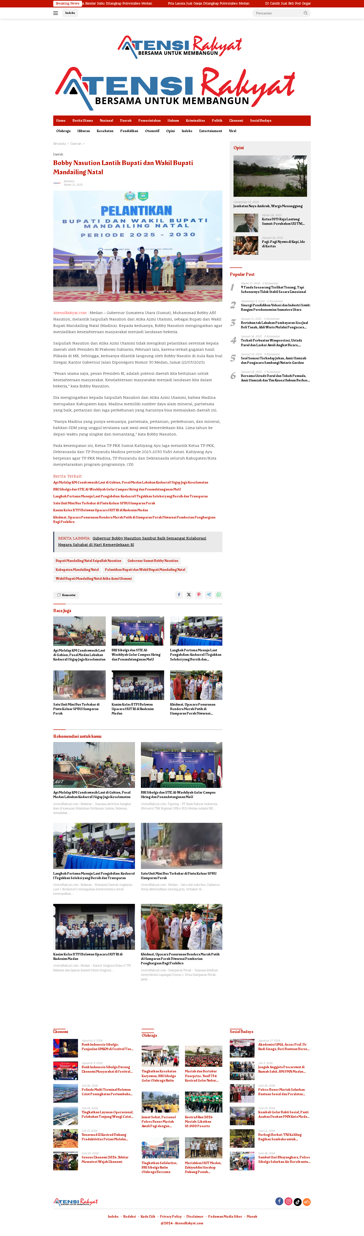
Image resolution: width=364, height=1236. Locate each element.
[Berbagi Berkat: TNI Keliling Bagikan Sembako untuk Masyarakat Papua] (242, 1138)
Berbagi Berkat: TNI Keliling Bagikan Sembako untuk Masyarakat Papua (280, 1137)
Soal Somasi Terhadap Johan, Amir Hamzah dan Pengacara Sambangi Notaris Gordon (273, 360)
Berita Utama (83, 120)
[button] (306, 13)
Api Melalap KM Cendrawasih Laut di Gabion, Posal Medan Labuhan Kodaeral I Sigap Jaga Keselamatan (130, 482)
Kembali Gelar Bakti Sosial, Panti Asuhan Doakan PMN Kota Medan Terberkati (283, 1114)
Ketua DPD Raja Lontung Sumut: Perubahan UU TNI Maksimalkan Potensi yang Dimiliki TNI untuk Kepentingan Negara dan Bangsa (282, 221)
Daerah (125, 120)
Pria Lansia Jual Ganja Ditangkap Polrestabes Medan (162, 3)
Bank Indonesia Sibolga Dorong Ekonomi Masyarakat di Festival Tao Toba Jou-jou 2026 (106, 1069)
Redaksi (129, 1216)
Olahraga (63, 131)
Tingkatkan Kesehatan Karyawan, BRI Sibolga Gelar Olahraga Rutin (159, 1076)
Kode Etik (148, 1216)
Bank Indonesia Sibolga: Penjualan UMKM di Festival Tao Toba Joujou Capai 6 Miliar (106, 1046)
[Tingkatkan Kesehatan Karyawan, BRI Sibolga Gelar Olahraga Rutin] (160, 1056)
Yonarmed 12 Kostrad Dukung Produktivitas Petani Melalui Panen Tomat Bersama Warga (104, 1137)
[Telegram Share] (208, 595)
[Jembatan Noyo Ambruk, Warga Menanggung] (270, 176)
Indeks (70, 12)
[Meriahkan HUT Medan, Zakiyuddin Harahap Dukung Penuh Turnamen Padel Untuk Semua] (203, 1147)
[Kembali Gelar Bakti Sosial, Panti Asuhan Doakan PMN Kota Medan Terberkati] (242, 1116)
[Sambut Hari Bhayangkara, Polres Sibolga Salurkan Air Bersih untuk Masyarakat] (242, 1161)
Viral (232, 131)
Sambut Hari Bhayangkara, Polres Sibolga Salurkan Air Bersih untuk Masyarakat (284, 1159)
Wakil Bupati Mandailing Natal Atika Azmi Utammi (94, 578)
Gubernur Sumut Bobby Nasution (153, 560)
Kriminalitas (195, 120)
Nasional (106, 120)
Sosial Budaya (260, 120)
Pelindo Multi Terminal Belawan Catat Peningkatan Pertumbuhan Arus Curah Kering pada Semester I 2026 (108, 1092)
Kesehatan (105, 131)
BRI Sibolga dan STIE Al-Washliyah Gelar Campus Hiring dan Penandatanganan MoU (117, 489)
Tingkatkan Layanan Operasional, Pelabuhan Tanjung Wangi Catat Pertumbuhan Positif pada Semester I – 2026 (107, 1114)
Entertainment (210, 131)
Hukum (173, 120)
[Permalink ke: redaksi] (57, 183)
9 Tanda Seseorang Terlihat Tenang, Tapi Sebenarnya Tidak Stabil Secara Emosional (273, 289)
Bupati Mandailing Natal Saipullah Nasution (88, 560)
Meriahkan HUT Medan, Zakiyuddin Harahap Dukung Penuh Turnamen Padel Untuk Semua (203, 1168)
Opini (170, 131)
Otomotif (152, 131)
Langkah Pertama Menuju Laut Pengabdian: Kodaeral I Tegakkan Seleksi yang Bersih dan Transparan (130, 496)
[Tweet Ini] (189, 595)
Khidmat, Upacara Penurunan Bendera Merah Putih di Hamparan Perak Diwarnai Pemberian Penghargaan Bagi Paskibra (134, 519)
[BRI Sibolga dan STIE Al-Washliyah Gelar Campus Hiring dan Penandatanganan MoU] (138, 631)
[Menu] (56, 13)
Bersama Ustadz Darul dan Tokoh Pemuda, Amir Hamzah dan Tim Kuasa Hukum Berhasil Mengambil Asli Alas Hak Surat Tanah (275, 378)
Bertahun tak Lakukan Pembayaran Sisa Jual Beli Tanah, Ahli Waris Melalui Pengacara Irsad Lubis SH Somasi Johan (274, 325)
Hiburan (84, 131)
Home (61, 120)
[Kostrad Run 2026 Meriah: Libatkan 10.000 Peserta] (203, 1102)
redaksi (69, 181)
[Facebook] (279, 1202)
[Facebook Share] (179, 595)
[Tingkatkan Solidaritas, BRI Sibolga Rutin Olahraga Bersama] (160, 1147)
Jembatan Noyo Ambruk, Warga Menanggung (268, 206)
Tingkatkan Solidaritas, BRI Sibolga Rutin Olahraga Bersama (160, 1168)
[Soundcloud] (307, 1202)
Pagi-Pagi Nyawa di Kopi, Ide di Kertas (283, 244)
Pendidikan (129, 131)
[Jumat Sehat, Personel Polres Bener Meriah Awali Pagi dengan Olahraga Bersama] (160, 1102)
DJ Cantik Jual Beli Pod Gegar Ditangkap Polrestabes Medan (265, 3)
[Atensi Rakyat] (174, 87)
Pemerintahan (149, 120)
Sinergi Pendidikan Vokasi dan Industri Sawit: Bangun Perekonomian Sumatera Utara (276, 307)
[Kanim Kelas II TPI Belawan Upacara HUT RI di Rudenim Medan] (138, 685)
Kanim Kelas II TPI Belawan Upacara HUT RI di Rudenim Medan (100, 510)
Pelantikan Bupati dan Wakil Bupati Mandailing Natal (145, 569)
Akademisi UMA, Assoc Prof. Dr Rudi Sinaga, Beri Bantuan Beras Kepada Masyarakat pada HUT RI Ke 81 (283, 1046)
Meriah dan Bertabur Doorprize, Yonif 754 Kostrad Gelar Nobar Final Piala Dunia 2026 (202, 1076)
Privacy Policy (171, 1216)
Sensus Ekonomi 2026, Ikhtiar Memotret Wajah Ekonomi (105, 1159)
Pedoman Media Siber (225, 1216)
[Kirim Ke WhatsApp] (218, 595)
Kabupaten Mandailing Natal (77, 569)
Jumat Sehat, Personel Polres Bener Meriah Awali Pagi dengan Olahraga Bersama (159, 1122)
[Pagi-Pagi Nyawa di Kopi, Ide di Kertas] (246, 245)
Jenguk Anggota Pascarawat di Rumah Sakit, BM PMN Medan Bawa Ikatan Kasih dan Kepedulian (284, 1069)
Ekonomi (236, 120)
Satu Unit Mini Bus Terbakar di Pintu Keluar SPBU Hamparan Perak (104, 503)
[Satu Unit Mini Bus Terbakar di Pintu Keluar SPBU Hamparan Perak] (79, 685)
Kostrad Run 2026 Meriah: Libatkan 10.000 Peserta (199, 1122)
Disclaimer (195, 1216)
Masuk (252, 1216)
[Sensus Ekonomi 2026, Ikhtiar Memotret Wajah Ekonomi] (65, 1161)
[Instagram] (288, 1202)
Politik (217, 120)
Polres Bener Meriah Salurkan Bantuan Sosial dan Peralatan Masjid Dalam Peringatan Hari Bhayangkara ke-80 (281, 1092)
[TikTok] (298, 1202)
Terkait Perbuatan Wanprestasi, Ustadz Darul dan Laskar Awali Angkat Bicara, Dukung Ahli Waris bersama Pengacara (271, 342)
